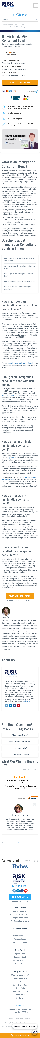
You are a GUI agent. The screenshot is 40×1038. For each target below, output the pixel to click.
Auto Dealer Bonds (20, 911)
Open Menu (35, 5)
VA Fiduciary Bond (20, 960)
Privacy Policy (20, 988)
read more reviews (30, 770)
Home (3, 24)
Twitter (6, 705)
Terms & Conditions (20, 991)
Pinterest (18, 705)
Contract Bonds (20, 929)
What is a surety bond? (20, 975)
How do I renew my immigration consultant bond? (19, 281)
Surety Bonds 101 (20, 971)
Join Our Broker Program (20, 901)
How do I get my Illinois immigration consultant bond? (18, 275)
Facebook (14, 705)
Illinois (22, 24)
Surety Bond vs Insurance (20, 755)
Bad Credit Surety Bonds (11, 395)
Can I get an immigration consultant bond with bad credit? (19, 267)
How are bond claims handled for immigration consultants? (18, 288)
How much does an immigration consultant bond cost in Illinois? (19, 259)
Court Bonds (20, 950)
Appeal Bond (20, 954)
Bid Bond (20, 933)
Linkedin (10, 705)
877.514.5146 (20, 15)
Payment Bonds (20, 939)
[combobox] (20, 20)
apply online (12, 458)
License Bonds (20, 907)
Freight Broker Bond (20, 918)
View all (28, 861)
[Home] (8, 5)
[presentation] (3, 843)
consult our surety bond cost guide (20, 363)
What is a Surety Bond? (20, 735)
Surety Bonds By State (12, 24)
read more (26, 701)
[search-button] (36, 19)
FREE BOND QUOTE (20, 897)
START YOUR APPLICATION (20, 83)
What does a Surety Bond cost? (20, 741)
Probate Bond (20, 964)
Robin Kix (5, 617)
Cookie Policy (20, 995)
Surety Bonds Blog (20, 985)
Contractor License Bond (20, 914)
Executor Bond (20, 957)
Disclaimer (20, 998)
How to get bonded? (20, 748)
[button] (18, 842)
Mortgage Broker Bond (20, 921)
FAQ (20, 982)
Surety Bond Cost (20, 978)
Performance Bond (20, 936)
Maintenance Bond (20, 942)
